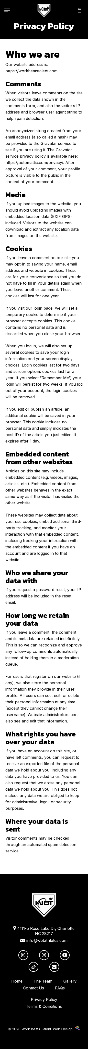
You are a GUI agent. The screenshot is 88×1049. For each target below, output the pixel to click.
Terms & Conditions (44, 1006)
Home (16, 981)
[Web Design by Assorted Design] (77, 1029)
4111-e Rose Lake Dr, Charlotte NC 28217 (45, 931)
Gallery (70, 981)
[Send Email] (54, 967)
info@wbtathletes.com (46, 940)
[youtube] (65, 955)
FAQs (60, 988)
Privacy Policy (44, 999)
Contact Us (33, 988)
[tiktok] (33, 967)
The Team (42, 981)
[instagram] (23, 955)
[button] (7, 10)
